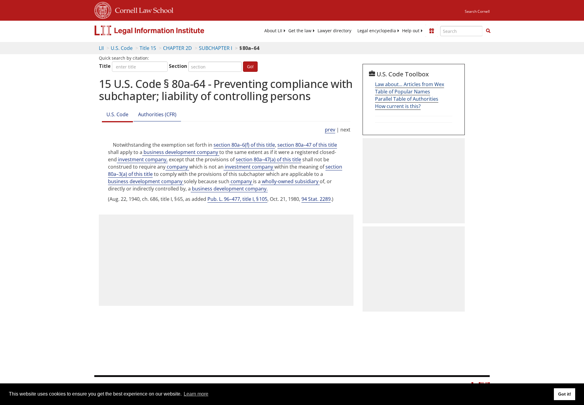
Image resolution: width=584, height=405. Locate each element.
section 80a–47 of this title (307, 144)
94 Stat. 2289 (316, 199)
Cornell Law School (142, 9)
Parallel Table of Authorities (406, 99)
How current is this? (398, 106)
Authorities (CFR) (157, 114)
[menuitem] (273, 31)
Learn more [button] (196, 393)
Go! (250, 66)
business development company (180, 152)
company (177, 166)
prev (330, 129)
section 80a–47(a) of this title (268, 159)
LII (101, 48)
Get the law (299, 30)
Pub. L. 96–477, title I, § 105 (237, 199)
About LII (273, 30)
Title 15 (148, 48)
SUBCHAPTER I (215, 48)
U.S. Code (122, 48)
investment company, (142, 159)
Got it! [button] (564, 394)
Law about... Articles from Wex (409, 84)
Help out (410, 30)
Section (178, 66)
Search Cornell (477, 11)
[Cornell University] (102, 9)
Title (105, 66)
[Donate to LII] (432, 31)
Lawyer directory (334, 30)
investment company (249, 166)
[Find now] (488, 31)
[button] (488, 31)
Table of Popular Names (402, 91)
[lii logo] (163, 30)
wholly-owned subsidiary (290, 181)
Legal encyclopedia (376, 30)
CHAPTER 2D (177, 48)
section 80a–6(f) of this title (244, 144)
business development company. (229, 188)
